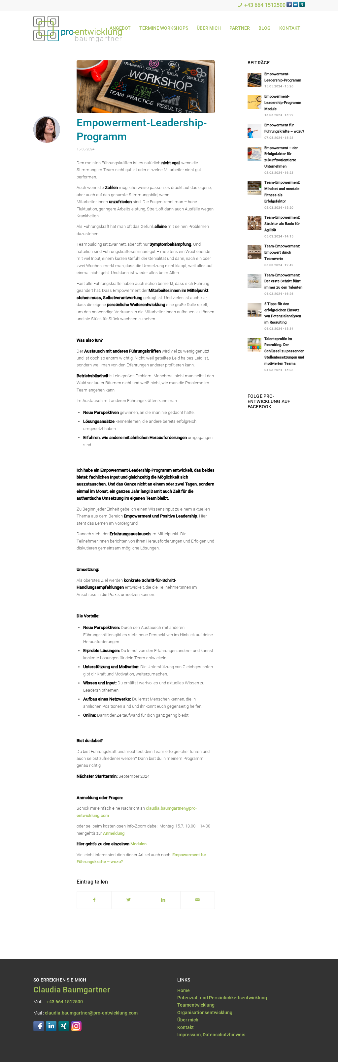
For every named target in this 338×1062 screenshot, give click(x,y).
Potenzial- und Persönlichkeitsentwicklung (222, 997)
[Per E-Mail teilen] (198, 899)
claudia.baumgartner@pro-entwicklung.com (91, 1012)
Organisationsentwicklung (204, 1012)
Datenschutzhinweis (224, 1034)
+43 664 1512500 (265, 5)
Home (183, 990)
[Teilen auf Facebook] (94, 899)
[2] (146, 86)
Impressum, (190, 1034)
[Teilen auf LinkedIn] (163, 899)
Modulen (138, 843)
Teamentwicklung (196, 1005)
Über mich (187, 1019)
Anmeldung (113, 833)
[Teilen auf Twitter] (129, 899)
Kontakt (185, 1027)
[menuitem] (120, 28)
